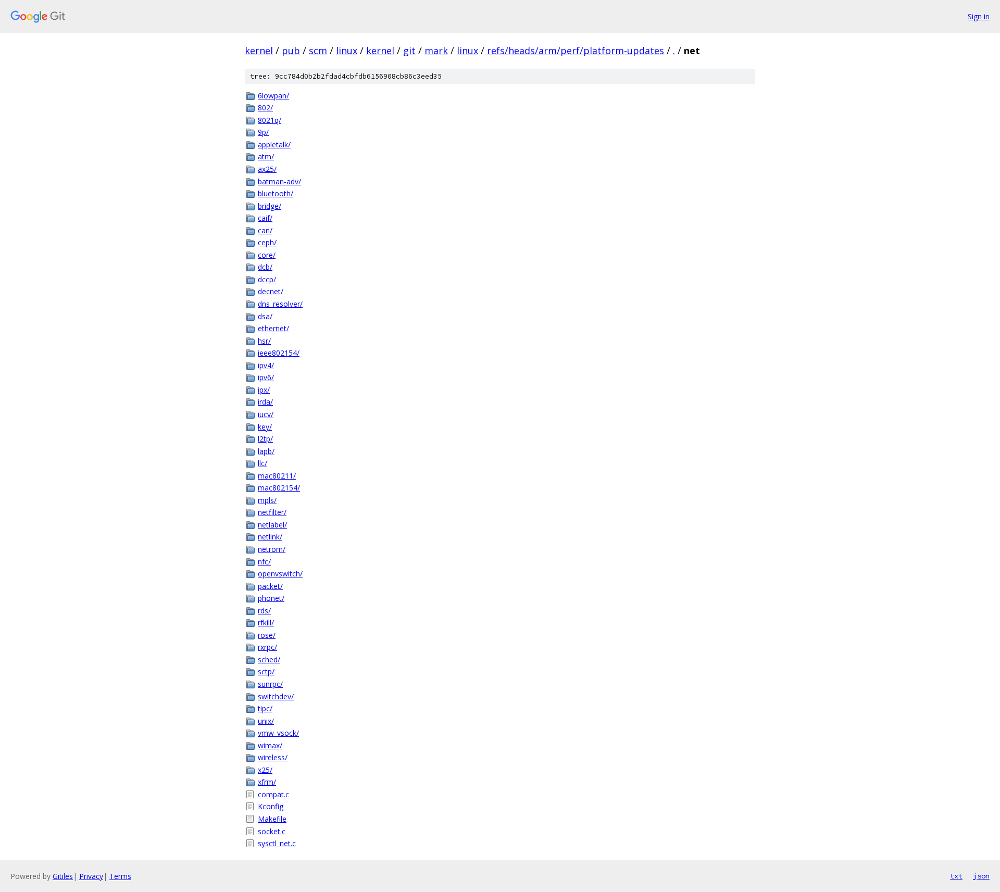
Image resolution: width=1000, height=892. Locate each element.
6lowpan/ (273, 95)
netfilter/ (272, 512)
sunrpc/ (270, 684)
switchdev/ (276, 696)
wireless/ (273, 757)
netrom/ (271, 549)
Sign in (979, 16)
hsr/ (264, 341)
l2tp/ (265, 439)
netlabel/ (272, 525)
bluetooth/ (275, 193)
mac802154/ (279, 488)
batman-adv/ (279, 181)
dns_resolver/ (280, 304)
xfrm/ (267, 782)
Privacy (91, 876)
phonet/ (271, 598)
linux (346, 50)
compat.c (273, 794)
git (409, 50)
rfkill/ (266, 622)
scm (318, 50)
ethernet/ (273, 328)
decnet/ (270, 291)
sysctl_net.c (277, 843)
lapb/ (266, 451)
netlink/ (270, 537)
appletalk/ (274, 144)
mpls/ (267, 500)
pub (291, 50)
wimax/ (270, 745)
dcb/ (265, 267)
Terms (120, 876)
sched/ (269, 659)
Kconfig (270, 806)
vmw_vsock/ (278, 733)
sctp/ (266, 671)
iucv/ (265, 414)
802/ (265, 107)
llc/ (262, 463)
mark (436, 50)
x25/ (265, 770)
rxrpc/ (267, 647)
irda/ (265, 402)
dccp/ (267, 279)
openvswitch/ (280, 574)
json (981, 876)
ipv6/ (266, 377)
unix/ (266, 721)
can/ (265, 230)
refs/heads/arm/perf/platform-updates (575, 50)
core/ (267, 255)
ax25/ (267, 169)
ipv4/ (266, 365)
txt (956, 876)
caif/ (265, 218)
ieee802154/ (278, 353)
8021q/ (269, 120)
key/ (265, 427)
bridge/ (269, 206)
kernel (259, 50)
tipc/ (265, 708)
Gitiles (63, 876)
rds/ (264, 610)
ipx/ (264, 390)
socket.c (271, 831)
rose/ (267, 635)
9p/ (263, 132)
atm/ (266, 156)
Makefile (272, 819)
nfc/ (264, 562)
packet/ (270, 586)
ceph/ (267, 242)
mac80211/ (277, 476)
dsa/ (265, 316)
